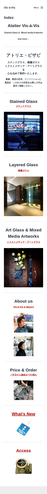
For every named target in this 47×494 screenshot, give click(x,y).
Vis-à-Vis (9, 7)
